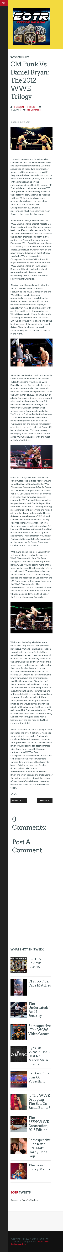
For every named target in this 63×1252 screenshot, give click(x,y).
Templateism (42, 1241)
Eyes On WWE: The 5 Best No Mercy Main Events (39, 1056)
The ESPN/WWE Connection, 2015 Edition (38, 1124)
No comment (34, 109)
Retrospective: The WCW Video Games (39, 1030)
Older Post (45, 800)
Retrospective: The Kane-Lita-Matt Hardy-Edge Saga (39, 1148)
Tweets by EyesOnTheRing (24, 1200)
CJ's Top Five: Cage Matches (39, 983)
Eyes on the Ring (24, 107)
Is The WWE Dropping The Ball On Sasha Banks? (39, 1102)
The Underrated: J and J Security (39, 1010)
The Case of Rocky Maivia (39, 1167)
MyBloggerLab (18, 1244)
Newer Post (18, 800)
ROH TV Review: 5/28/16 (35, 963)
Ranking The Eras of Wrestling (38, 1077)
